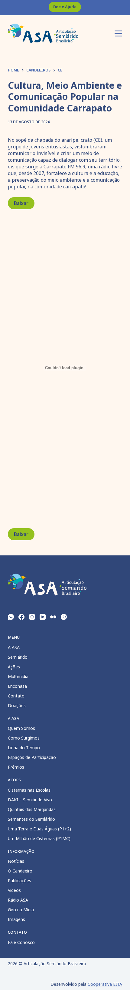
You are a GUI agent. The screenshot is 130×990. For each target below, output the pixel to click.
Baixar (21, 203)
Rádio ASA (18, 900)
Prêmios (16, 767)
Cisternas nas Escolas (29, 790)
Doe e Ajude (64, 6)
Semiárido (18, 657)
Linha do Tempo (24, 747)
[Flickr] (53, 617)
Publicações (19, 880)
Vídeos (14, 890)
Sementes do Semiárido (31, 819)
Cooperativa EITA (105, 984)
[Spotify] (64, 617)
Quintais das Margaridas (32, 809)
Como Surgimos (24, 738)
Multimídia (18, 676)
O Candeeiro (20, 871)
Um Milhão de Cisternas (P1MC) (39, 838)
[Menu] (118, 33)
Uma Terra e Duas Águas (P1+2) (39, 829)
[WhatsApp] (11, 617)
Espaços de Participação (32, 757)
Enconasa (17, 686)
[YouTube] (43, 617)
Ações (14, 667)
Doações (17, 705)
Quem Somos (21, 728)
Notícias (16, 861)
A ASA (14, 647)
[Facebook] (21, 617)
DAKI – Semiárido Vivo (30, 800)
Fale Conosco (21, 942)
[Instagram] (32, 617)
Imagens (16, 919)
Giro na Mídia (21, 909)
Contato (16, 696)
